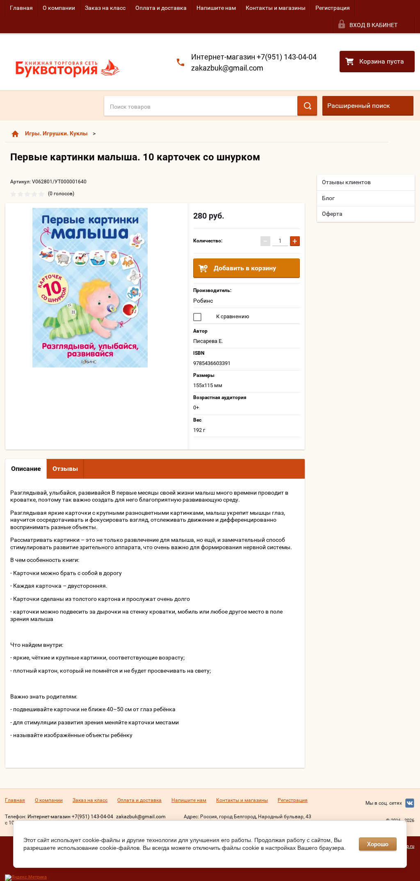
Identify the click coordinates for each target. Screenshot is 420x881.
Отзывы (65, 468)
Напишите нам (216, 8)
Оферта (332, 213)
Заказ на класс (105, 8)
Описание (26, 468)
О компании (59, 8)
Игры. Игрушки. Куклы (56, 133)
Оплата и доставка (161, 8)
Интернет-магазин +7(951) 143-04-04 (254, 56)
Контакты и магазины (276, 8)
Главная (21, 8)
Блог (328, 198)
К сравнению (232, 316)
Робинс (203, 300)
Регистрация (332, 8)
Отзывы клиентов (346, 182)
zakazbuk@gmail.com (227, 68)
